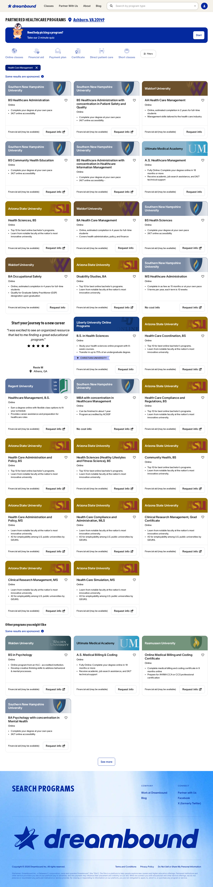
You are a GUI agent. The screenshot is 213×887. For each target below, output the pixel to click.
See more (106, 761)
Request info (53, 131)
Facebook (184, 797)
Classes (49, 5)
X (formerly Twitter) (189, 803)
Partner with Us (187, 792)
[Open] (195, 6)
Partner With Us (68, 5)
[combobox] (157, 5)
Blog (98, 5)
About (87, 5)
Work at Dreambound (154, 792)
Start (199, 35)
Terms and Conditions (125, 866)
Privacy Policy (147, 866)
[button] (148, 54)
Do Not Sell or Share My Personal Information (179, 866)
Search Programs (43, 788)
